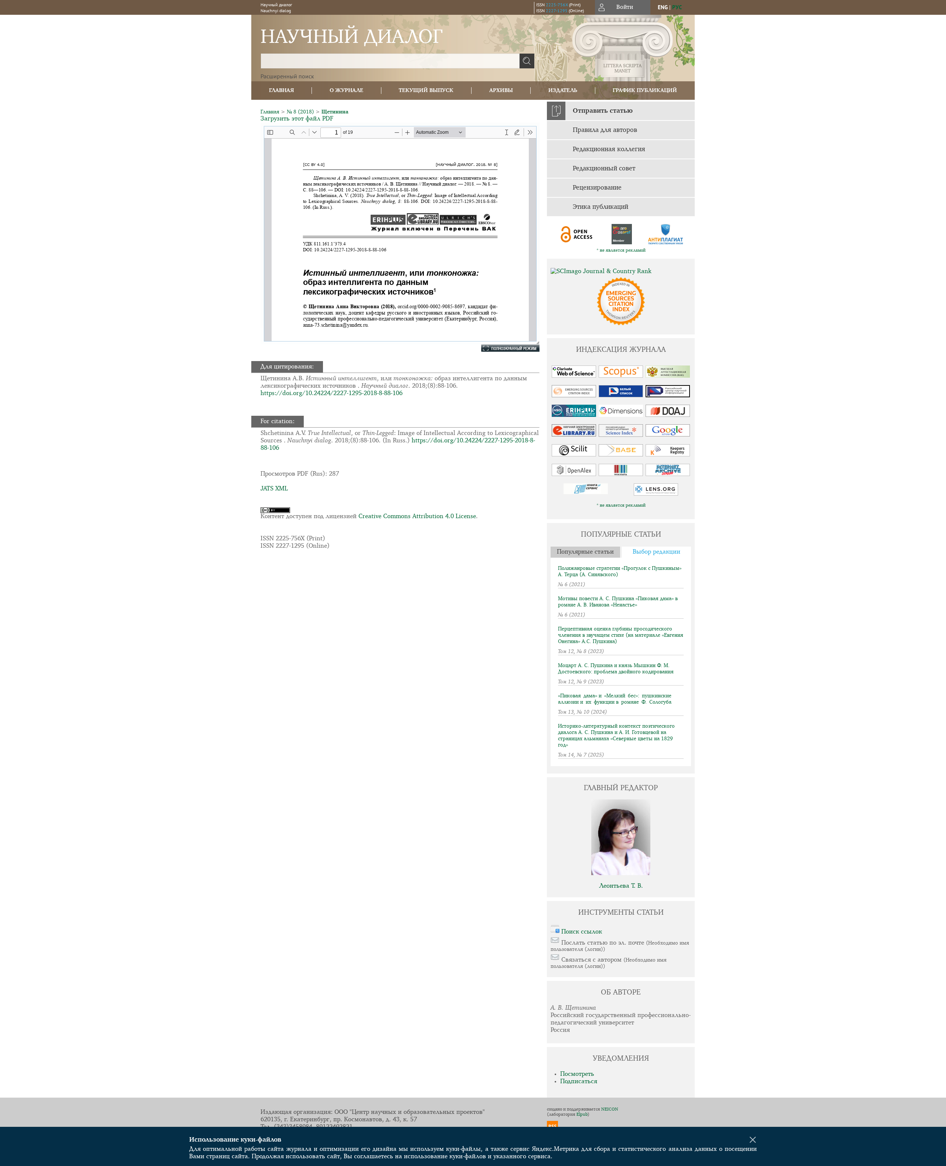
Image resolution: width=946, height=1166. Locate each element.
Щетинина (334, 112)
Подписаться (578, 1081)
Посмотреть (577, 1074)
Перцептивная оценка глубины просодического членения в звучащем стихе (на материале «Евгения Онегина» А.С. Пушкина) (620, 635)
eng (663, 7)
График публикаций (645, 90)
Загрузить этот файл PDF (297, 119)
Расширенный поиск (287, 76)
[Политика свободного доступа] (577, 234)
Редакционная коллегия (609, 149)
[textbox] (390, 61)
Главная (281, 90)
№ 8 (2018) (300, 112)
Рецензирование (597, 187)
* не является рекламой (621, 250)
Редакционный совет (604, 168)
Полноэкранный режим (504, 348)
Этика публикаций (600, 207)
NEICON (609, 1109)
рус (677, 7)
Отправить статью (603, 111)
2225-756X (557, 4)
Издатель (562, 90)
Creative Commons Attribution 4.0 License (417, 516)
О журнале (346, 90)
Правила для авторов (605, 130)
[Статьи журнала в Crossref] (621, 234)
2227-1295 (557, 10)
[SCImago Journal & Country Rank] (621, 271)
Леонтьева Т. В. (621, 886)
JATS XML (274, 489)
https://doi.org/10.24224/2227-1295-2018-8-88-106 (331, 393)
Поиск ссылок (581, 932)
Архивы (501, 90)
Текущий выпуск (426, 90)
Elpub (582, 1114)
